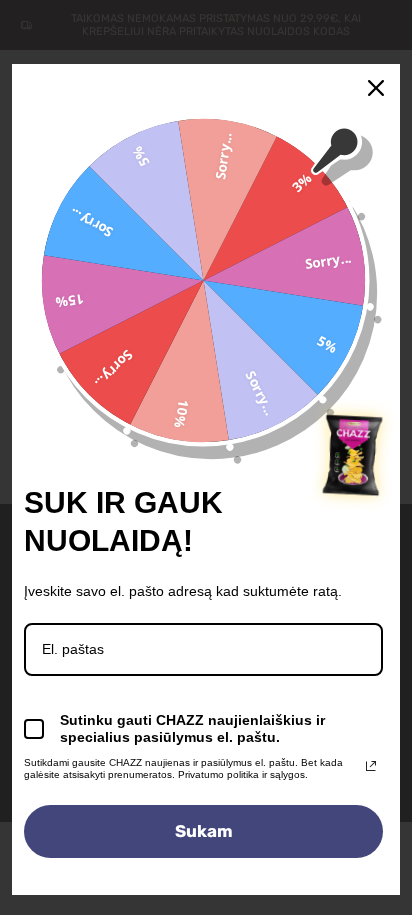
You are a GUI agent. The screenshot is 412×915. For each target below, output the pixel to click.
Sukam (204, 831)
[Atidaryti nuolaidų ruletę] (354, 455)
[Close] (376, 88)
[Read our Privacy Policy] (371, 766)
